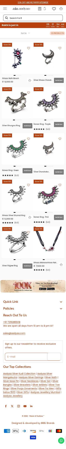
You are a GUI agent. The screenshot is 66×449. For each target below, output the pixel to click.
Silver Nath (51, 377)
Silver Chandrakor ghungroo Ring (41, 172)
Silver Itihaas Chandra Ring (43, 80)
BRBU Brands (47, 423)
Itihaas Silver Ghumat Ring (13, 215)
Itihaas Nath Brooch (10, 78)
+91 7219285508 (11, 322)
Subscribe (54, 356)
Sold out (58, 80)
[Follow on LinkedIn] (31, 406)
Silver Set (46, 381)
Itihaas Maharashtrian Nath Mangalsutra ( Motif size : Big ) (45, 263)
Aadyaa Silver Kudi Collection (19, 373)
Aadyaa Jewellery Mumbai (45, 392)
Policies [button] (8, 308)
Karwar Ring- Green (10, 170)
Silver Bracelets (22, 384)
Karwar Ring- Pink (41, 217)
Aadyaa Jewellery (13, 395)
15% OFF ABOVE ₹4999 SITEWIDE (33, 2)
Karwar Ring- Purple (42, 124)
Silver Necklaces (30, 381)
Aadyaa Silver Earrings (31, 377)
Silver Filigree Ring (10, 266)
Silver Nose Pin (11, 381)
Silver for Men (46, 388)
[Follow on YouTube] (25, 406)
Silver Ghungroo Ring (11, 125)
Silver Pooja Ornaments (24, 388)
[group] (33, 286)
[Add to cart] (29, 80)
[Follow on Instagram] (18, 406)
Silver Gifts (23, 392)
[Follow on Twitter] (12, 406)
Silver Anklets (40, 384)
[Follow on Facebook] (5, 406)
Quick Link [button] (10, 301)
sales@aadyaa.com (14, 333)
